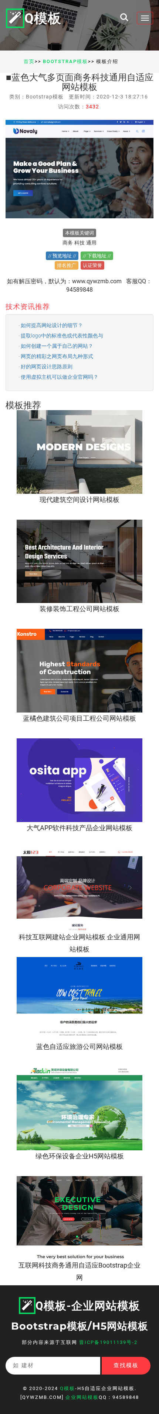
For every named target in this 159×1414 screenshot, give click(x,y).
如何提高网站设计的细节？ (52, 325)
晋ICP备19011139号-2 (108, 1342)
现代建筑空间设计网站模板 (79, 499)
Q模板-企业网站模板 (87, 1305)
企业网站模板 (82, 1397)
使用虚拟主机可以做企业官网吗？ (59, 377)
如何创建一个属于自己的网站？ (57, 346)
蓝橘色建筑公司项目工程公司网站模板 (79, 718)
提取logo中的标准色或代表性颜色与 (62, 336)
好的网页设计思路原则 (46, 367)
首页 (29, 61)
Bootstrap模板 (65, 61)
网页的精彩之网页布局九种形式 (57, 356)
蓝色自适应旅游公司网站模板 (79, 1046)
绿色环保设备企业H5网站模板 (79, 1156)
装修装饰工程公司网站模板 (79, 609)
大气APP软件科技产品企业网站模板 (79, 828)
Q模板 (42, 18)
